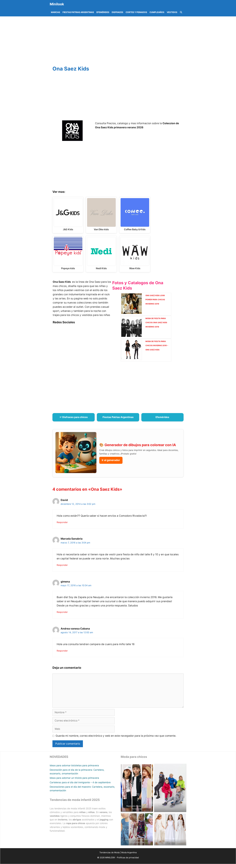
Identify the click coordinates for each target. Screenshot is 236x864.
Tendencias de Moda (109, 852)
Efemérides (102, 12)
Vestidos (172, 12)
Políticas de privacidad (128, 857)
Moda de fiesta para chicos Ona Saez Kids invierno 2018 (156, 322)
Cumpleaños (157, 12)
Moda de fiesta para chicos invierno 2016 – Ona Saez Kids (156, 345)
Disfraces (117, 12)
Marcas (55, 12)
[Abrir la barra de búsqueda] (181, 12)
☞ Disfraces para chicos (74, 417)
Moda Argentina (129, 852)
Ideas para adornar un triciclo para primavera (74, 778)
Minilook (57, 4)
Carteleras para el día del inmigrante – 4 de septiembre (80, 782)
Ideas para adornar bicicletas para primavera (74, 765)
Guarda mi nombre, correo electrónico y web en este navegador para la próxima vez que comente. (116, 735)
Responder (62, 522)
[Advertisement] (121, 42)
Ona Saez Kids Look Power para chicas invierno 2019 (155, 299)
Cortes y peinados (136, 12)
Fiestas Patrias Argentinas (78, 12)
